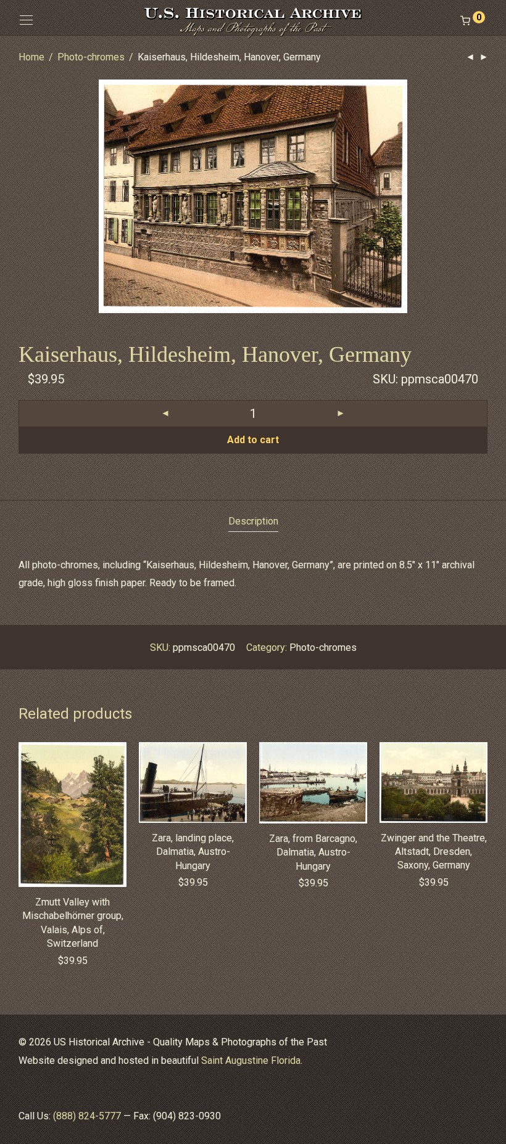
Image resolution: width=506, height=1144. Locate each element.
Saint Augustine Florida (251, 1060)
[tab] (253, 522)
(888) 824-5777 (87, 1116)
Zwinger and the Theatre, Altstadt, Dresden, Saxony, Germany (434, 852)
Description (253, 521)
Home (31, 57)
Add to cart (253, 440)
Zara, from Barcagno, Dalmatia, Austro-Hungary (313, 852)
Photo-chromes (91, 57)
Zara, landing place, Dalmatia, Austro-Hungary (193, 852)
